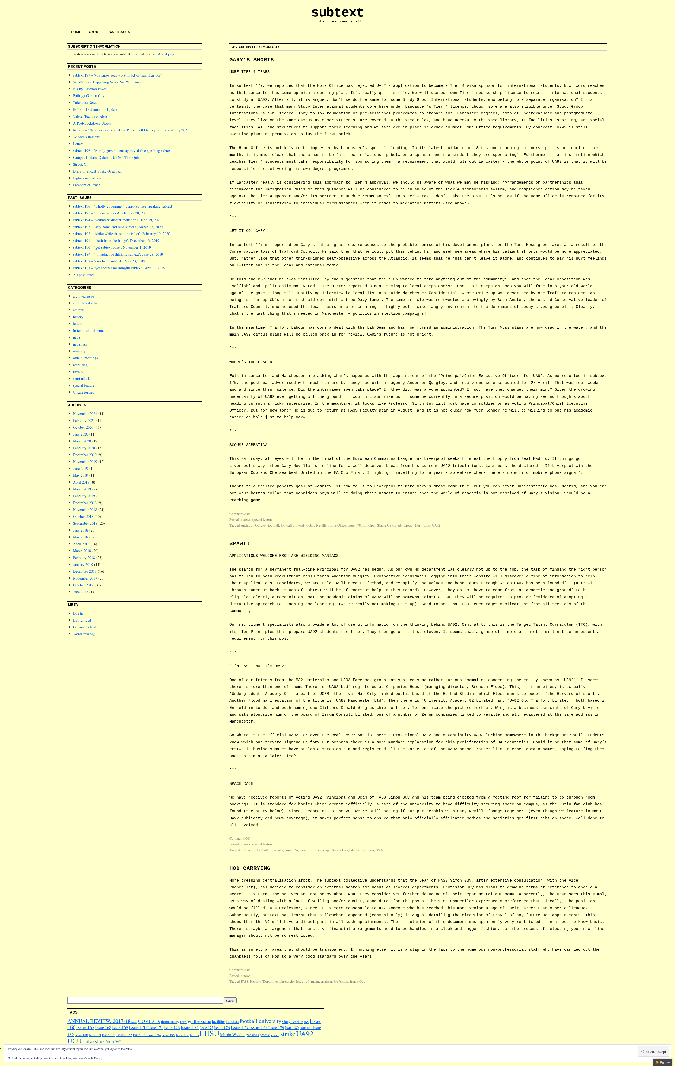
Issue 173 (172, 1027)
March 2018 (82, 550)
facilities (218, 1021)
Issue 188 (81, 1034)
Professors (341, 981)
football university (294, 525)
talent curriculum (361, 850)
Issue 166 (303, 981)
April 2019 (81, 482)
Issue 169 (120, 1027)
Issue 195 (168, 1034)
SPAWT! (239, 544)
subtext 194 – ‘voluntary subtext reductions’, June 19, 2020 (117, 219)
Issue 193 (140, 1034)
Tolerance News (85, 102)
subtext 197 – (117, 75)
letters (77, 323)
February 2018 (84, 557)
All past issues (83, 274)
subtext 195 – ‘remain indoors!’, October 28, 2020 (110, 213)
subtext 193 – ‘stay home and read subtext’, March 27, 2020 (118, 226)
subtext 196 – (122, 150)
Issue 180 (292, 1027)
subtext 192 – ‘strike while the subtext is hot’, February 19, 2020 (121, 233)
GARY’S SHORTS (251, 60)
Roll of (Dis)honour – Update (95, 109)
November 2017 (85, 578)
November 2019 (85, 461)
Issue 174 (291, 850)
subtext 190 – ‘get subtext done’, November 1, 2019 (112, 247)
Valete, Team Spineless (90, 116)
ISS (306, 1021)
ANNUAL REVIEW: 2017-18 (99, 1021)
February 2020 (84, 447)
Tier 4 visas (422, 525)
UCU (74, 1040)
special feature (262, 519)
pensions (252, 1034)
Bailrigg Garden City (88, 95)
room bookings (319, 850)
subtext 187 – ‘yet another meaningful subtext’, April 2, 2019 (119, 267)
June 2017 (80, 591)
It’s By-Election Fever (89, 88)
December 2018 (85, 502)
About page (166, 53)
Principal (369, 525)
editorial (79, 309)
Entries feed (82, 620)
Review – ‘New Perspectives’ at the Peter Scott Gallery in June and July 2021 (131, 129)
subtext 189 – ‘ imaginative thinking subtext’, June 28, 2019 (118, 254)
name (303, 850)
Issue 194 (154, 1034)
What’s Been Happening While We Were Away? (108, 81)
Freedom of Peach (86, 184)
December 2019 (85, 454)
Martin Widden (232, 1034)
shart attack (81, 378)
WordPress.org (84, 633)
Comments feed (84, 626)
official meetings (85, 357)
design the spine (195, 1021)
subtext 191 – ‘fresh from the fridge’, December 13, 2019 (116, 240)
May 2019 (80, 475)
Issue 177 (240, 1027)
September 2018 (85, 523)
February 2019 (84, 495)
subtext (337, 12)
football (273, 525)
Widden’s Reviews (86, 136)
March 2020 (82, 440)
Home (76, 31)
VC (118, 1042)
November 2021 (85, 413)
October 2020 (83, 427)
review (78, 371)
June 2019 (80, 468)
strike (287, 1033)
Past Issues (118, 31)
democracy (170, 1021)
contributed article (86, 302)
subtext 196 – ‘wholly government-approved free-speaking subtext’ (123, 206)
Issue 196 (182, 1034)
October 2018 (83, 516)
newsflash (80, 344)
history (78, 316)
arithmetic (248, 850)
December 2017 (85, 571)
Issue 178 (354, 525)
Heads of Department (265, 981)
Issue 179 (276, 1027)
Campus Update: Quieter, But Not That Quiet (107, 157)
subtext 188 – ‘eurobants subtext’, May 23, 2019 (109, 261)
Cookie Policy (93, 1058)
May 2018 (80, 536)
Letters (78, 143)
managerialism (321, 981)
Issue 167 (85, 1027)
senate (275, 1034)
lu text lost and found (89, 330)
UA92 (436, 525)
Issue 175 (206, 1027)
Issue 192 (124, 1034)
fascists (232, 1021)
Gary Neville (317, 525)
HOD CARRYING (250, 869)
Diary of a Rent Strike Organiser (97, 171)
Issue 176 (222, 1027)
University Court (98, 1041)
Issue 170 (138, 1027)
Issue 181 (306, 1028)
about (94, 31)
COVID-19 (149, 1021)
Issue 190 (108, 1034)
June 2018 (80, 530)
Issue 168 (103, 1027)
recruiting (80, 364)
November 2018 (85, 509)
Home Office (337, 525)
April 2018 (81, 543)
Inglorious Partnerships (90, 177)
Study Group (403, 525)
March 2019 (82, 488)
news (246, 519)
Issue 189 (95, 1035)
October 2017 (83, 584)
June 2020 (80, 434)
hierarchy (288, 981)
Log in (78, 613)
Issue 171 (155, 1027)
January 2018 (83, 564)
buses (134, 1022)
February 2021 (84, 420)
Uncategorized (83, 392)
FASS (244, 981)
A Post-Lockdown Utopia (92, 123)
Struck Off (81, 164)
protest (265, 1034)
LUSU (209, 1033)
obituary (79, 350)
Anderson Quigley (254, 525)
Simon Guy (385, 525)
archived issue (83, 296)
